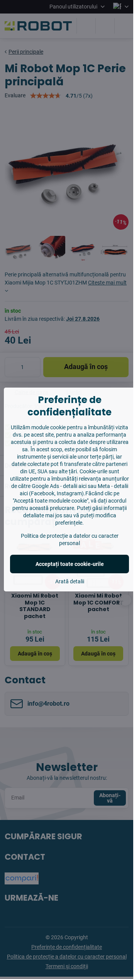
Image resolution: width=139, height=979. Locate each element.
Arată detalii (69, 581)
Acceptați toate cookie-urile (70, 564)
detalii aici (74, 486)
